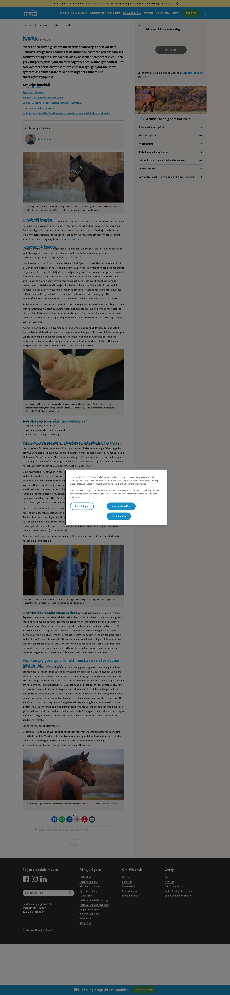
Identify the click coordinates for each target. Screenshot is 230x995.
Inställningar (82, 506)
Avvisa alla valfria (121, 506)
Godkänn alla (119, 516)
